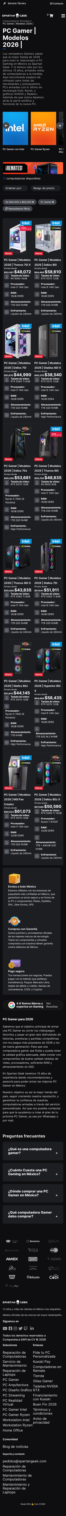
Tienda (38, 1376)
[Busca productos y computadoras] (37, 16)
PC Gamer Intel (15, 1410)
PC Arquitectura (15, 1385)
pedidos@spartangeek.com (24, 1461)
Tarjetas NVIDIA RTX (45, 1388)
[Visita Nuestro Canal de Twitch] (26, 1328)
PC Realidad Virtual (12, 1402)
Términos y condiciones (42, 1411)
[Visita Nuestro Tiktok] (29, 1328)
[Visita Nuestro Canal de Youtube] (6, 1328)
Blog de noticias (15, 1447)
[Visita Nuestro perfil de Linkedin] (32, 1328)
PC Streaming (14, 1395)
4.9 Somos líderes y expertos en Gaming (37, 1005)
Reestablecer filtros (19, 208)
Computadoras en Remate (47, 1369)
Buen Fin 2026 (45, 1404)
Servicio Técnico (16, 3)
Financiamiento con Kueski (45, 1397)
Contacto (57, 3)
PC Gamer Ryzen (16, 1415)
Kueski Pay (41, 1362)
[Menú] (63, 16)
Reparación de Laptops (14, 1373)
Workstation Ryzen (18, 1425)
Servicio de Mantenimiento (15, 1363)
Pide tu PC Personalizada (44, 1354)
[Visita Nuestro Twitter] (21, 1328)
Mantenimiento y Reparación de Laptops (16, 1488)
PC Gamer (11, 1380)
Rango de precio (44, 188)
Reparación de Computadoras (14, 1354)
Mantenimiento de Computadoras (17, 1477)
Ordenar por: (14, 188)
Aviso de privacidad (41, 1420)
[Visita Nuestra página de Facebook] (11, 1328)
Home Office (13, 1430)
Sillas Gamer (43, 1381)
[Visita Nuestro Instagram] (16, 1328)
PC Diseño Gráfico (17, 1390)
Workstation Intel (16, 1420)
